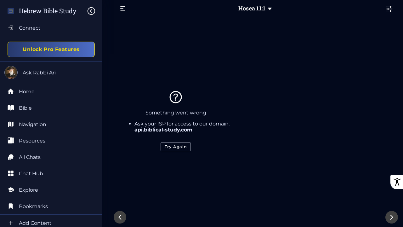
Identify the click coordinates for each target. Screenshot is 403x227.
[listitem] (51, 108)
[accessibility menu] (396, 182)
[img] (94, 11)
